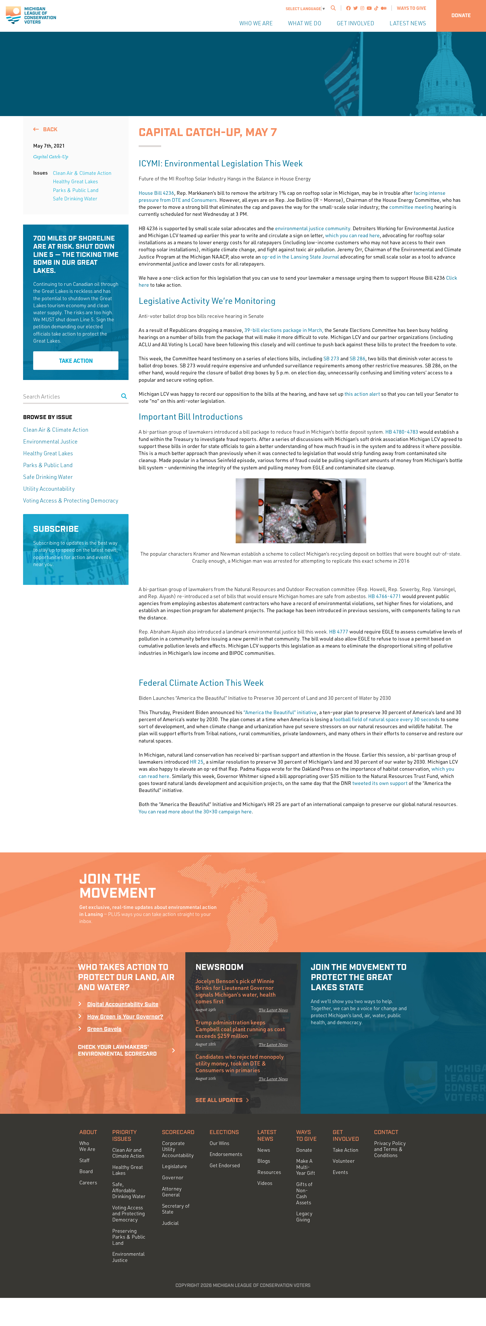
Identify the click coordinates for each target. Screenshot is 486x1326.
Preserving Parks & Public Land (128, 1237)
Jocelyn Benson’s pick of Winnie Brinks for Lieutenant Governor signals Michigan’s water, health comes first (235, 991)
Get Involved (355, 23)
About (88, 1132)
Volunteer (344, 1161)
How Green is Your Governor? (125, 1016)
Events (340, 1172)
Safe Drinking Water (75, 198)
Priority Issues (124, 1135)
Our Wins (219, 1143)
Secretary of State (176, 1209)
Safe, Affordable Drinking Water (128, 1190)
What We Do (304, 23)
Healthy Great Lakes (75, 181)
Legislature (174, 1166)
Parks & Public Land (75, 190)
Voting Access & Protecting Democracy (70, 500)
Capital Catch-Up (50, 156)
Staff (84, 1160)
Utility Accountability (49, 488)
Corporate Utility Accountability (178, 1149)
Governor (172, 1177)
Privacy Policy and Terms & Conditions (390, 1149)
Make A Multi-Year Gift (305, 1167)
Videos (264, 1183)
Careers (88, 1182)
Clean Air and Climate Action (128, 1153)
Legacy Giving (304, 1216)
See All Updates (219, 1100)
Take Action (76, 360)
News (263, 1150)
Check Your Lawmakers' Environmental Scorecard (117, 1050)
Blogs (263, 1161)
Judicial (170, 1223)
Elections (224, 1132)
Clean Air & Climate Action (82, 173)
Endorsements (226, 1154)
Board (86, 1171)
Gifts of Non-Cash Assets (304, 1193)
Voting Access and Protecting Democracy (128, 1214)
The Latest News (273, 1010)
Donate (461, 15)
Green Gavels (104, 1029)
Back (49, 129)
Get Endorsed (225, 1165)
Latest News (408, 23)
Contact (386, 1132)
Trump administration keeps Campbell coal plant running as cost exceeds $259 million (240, 1029)
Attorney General (172, 1192)
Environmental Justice (50, 441)
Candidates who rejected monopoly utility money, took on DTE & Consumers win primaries (239, 1063)
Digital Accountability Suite (122, 1004)
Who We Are (256, 23)
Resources (269, 1172)
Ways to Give (411, 8)
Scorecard (178, 1132)
